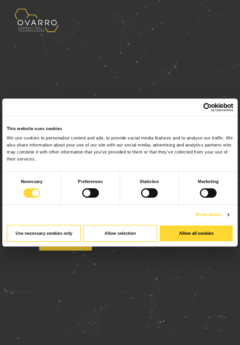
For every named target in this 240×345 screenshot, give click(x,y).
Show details (208, 214)
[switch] (90, 193)
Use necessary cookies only (44, 233)
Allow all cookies (196, 233)
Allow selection (120, 233)
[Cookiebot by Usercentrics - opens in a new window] (207, 107)
